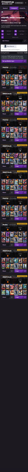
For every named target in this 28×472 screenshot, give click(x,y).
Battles (20, 70)
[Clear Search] (25, 49)
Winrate (8, 70)
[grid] (14, 183)
